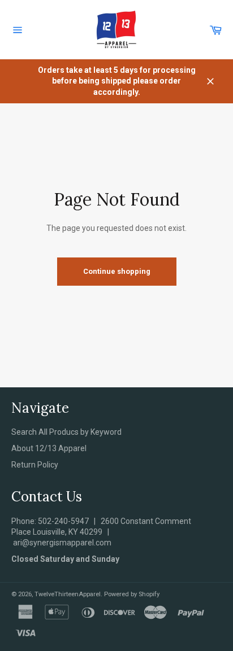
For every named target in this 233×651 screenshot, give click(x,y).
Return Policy (34, 464)
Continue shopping (116, 271)
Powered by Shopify (131, 594)
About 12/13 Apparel (49, 448)
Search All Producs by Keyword (66, 431)
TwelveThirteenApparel (67, 594)
